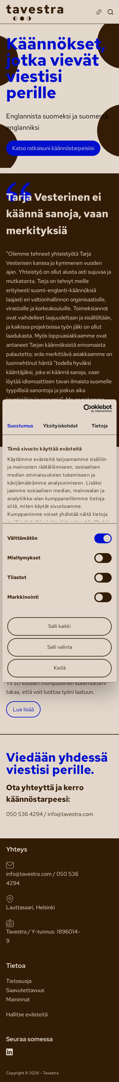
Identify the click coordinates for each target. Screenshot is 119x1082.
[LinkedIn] (9, 1052)
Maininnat (18, 999)
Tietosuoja (18, 980)
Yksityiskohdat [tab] (60, 426)
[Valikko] (99, 12)
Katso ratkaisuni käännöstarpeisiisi (53, 148)
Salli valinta (59, 647)
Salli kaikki (59, 626)
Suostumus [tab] (20, 426)
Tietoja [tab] (100, 426)
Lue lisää (23, 709)
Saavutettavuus (25, 990)
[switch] (103, 558)
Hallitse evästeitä (27, 1014)
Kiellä (60, 668)
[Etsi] (110, 12)
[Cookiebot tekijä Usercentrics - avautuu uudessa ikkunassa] (85, 408)
